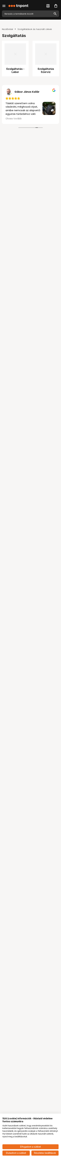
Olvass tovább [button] (14, 118)
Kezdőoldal (7, 29)
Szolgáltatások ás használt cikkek (35, 29)
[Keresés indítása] (55, 14)
